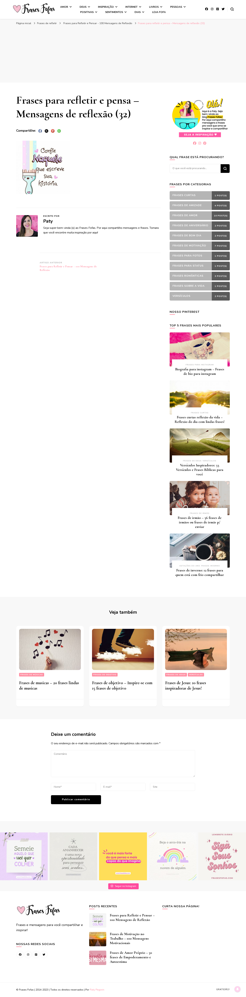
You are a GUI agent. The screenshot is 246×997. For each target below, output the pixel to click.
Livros (154, 7)
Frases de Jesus (176, 674)
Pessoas (176, 7)
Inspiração (106, 7)
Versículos (209, 461)
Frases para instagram (200, 365)
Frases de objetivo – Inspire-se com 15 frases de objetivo (122, 685)
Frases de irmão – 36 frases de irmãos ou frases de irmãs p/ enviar (200, 522)
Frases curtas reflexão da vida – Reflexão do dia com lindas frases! (200, 419)
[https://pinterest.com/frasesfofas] (36, 954)
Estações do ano (190, 566)
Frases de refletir (47, 23)
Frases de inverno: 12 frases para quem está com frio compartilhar (199, 572)
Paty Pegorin (97, 989)
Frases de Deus (192, 461)
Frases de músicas (31, 674)
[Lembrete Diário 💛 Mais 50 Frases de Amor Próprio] (222, 856)
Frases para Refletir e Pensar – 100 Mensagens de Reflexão (132, 917)
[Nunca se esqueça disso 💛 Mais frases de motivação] (123, 856)
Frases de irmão (199, 513)
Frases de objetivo (104, 674)
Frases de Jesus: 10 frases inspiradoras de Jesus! (185, 685)
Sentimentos (114, 12)
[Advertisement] (123, 54)
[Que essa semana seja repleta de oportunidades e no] (73, 856)
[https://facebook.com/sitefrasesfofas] (20, 954)
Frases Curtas (200, 413)
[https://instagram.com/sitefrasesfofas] (28, 954)
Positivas (87, 12)
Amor (64, 7)
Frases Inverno (210, 566)
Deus (83, 7)
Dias (138, 12)
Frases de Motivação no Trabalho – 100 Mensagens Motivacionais (129, 938)
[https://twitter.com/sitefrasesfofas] (44, 954)
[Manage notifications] (237, 989)
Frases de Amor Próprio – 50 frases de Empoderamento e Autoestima (131, 957)
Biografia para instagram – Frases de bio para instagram (199, 371)
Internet (131, 7)
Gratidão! (223, 989)
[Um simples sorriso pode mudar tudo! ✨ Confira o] (172, 856)
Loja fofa (159, 12)
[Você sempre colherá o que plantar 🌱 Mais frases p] (24, 856)
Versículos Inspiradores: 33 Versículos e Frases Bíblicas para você (199, 469)
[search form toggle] (232, 9)
